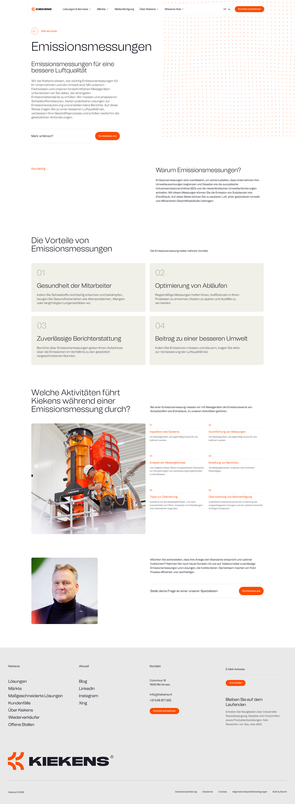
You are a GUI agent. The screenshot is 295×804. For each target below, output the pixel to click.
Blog (83, 681)
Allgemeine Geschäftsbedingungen (249, 791)
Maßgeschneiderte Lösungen (35, 695)
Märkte (15, 688)
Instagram (88, 695)
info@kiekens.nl (161, 694)
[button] (227, 9)
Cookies (222, 791)
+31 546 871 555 (160, 700)
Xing (83, 702)
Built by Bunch (280, 791)
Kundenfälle (19, 702)
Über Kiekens (20, 710)
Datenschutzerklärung (186, 791)
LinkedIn (87, 688)
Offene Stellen (21, 724)
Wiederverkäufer (24, 717)
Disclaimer (208, 791)
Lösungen (17, 681)
